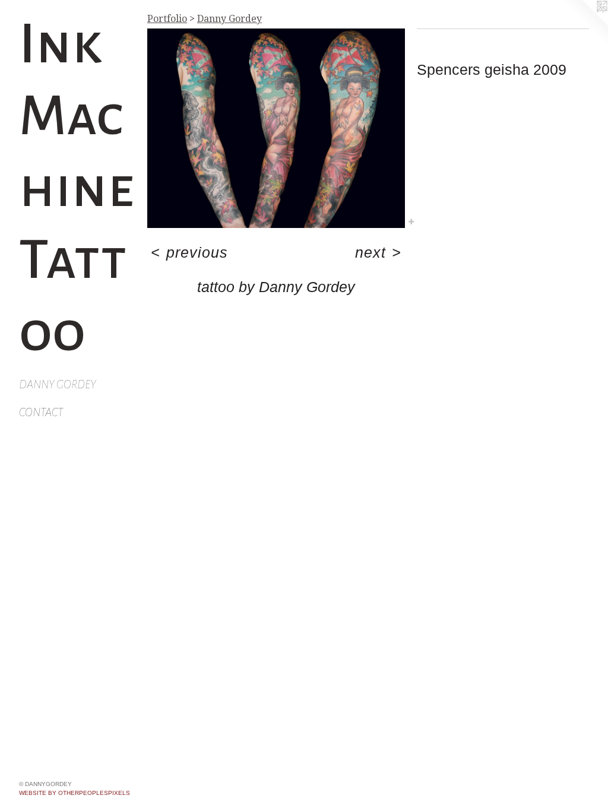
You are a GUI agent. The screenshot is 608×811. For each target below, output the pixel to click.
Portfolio (167, 18)
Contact (41, 412)
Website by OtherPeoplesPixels (74, 793)
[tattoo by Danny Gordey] (276, 128)
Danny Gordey (57, 384)
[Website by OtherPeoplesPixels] (584, 23)
